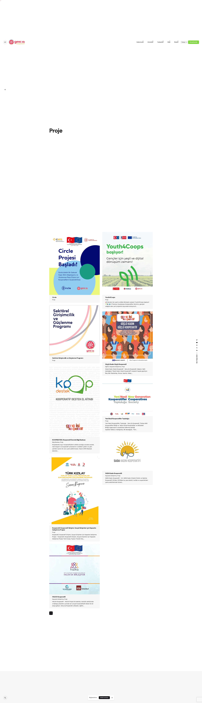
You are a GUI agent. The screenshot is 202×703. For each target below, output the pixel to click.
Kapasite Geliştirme (115, 366)
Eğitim (107, 366)
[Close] (112, 697)
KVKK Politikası (104, 697)
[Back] (5, 89)
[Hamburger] (5, 42)
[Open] (54, 236)
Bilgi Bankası (56, 442)
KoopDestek (193, 42)
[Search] (5, 698)
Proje (53, 299)
